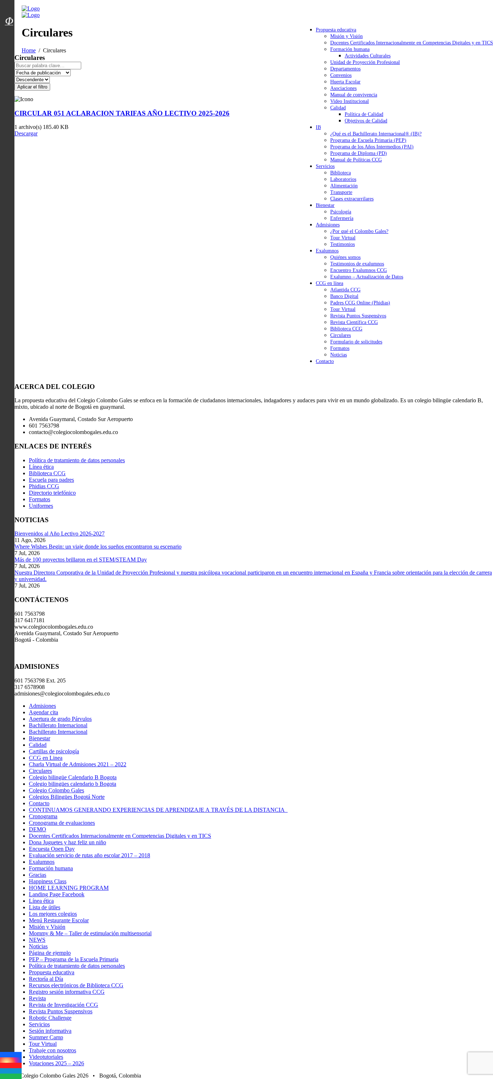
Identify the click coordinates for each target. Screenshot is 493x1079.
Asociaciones (343, 88)
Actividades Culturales (368, 55)
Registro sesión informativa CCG (67, 992)
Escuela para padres (51, 480)
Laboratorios (343, 179)
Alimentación (344, 185)
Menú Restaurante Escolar (59, 920)
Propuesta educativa (336, 29)
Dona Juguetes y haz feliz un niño (67, 842)
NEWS (37, 940)
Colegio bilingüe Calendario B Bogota (73, 777)
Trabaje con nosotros (52, 1050)
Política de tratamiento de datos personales (77, 460)
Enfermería (341, 218)
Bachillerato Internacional (58, 725)
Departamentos (345, 69)
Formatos (339, 348)
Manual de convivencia (353, 95)
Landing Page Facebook (56, 894)
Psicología (340, 211)
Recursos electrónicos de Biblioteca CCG (76, 985)
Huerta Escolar (345, 81)
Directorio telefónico (52, 493)
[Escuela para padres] (9, 33)
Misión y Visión (346, 36)
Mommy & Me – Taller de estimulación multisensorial (90, 933)
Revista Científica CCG (354, 322)
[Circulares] (9, 8)
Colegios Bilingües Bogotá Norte (67, 797)
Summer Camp (46, 1037)
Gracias (37, 875)
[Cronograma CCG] (9, 4)
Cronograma (43, 816)
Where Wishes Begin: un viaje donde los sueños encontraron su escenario (98, 546)
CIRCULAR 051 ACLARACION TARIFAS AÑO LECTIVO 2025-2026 (122, 113)
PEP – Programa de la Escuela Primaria (73, 959)
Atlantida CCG (345, 289)
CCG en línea (329, 283)
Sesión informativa (50, 1031)
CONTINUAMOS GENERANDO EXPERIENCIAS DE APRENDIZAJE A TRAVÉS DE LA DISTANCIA (158, 810)
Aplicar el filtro (32, 87)
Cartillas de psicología (54, 751)
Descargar (26, 133)
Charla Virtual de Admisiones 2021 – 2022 (77, 764)
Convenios (341, 75)
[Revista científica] (9, 37)
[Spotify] (11, 1076)
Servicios (325, 166)
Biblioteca (340, 173)
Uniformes (41, 506)
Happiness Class (47, 881)
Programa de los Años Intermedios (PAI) (372, 147)
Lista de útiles (44, 907)
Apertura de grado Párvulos (60, 719)
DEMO (37, 829)
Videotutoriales (46, 1057)
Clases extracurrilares (352, 199)
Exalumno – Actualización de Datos (366, 277)
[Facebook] (11, 1054)
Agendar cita (43, 712)
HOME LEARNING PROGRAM (69, 888)
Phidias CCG (44, 486)
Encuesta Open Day (52, 849)
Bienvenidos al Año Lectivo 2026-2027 (59, 533)
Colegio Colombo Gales (56, 790)
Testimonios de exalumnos (357, 263)
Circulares (340, 335)
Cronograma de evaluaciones (62, 823)
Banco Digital (344, 296)
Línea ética (41, 467)
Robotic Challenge (50, 1018)
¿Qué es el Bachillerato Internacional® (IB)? (376, 133)
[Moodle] (9, 12)
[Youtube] (11, 1065)
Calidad (338, 107)
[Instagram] (11, 1060)
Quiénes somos (345, 257)
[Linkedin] (11, 1071)
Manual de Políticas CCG (356, 159)
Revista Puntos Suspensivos (358, 315)
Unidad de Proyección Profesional (365, 62)
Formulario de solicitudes (356, 341)
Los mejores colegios (53, 914)
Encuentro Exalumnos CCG (358, 270)
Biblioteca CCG (346, 329)
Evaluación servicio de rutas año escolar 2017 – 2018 (89, 855)
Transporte (341, 192)
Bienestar (325, 205)
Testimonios (342, 244)
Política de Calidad (364, 114)
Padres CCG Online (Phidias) (360, 303)
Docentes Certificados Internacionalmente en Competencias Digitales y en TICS (411, 43)
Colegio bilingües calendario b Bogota (72, 784)
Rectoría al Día (46, 979)
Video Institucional (349, 101)
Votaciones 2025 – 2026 (56, 1063)
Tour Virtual (342, 237)
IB (318, 127)
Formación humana (350, 49)
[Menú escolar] (9, 30)
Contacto (325, 361)
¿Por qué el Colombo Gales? (359, 231)
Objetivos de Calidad (366, 121)
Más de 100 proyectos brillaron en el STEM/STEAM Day (80, 559)
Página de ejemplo (50, 953)
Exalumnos (327, 251)
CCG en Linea (45, 758)
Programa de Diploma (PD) (358, 153)
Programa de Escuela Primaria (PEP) (368, 140)
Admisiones (328, 225)
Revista (37, 998)
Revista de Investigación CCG (63, 1005)
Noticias (338, 355)
